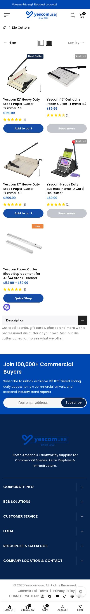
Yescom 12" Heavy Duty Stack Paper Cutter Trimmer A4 (22, 103)
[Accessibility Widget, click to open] (6, 307)
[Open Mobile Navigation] (8, 15)
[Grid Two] (49, 43)
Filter (12, 43)
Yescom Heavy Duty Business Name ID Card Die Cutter (66, 188)
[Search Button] (73, 15)
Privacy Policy (64, 591)
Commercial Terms (32, 591)
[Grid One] (41, 43)
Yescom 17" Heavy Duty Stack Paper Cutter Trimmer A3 (22, 188)
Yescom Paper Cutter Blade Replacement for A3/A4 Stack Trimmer (22, 273)
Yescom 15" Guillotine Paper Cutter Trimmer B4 (67, 101)
